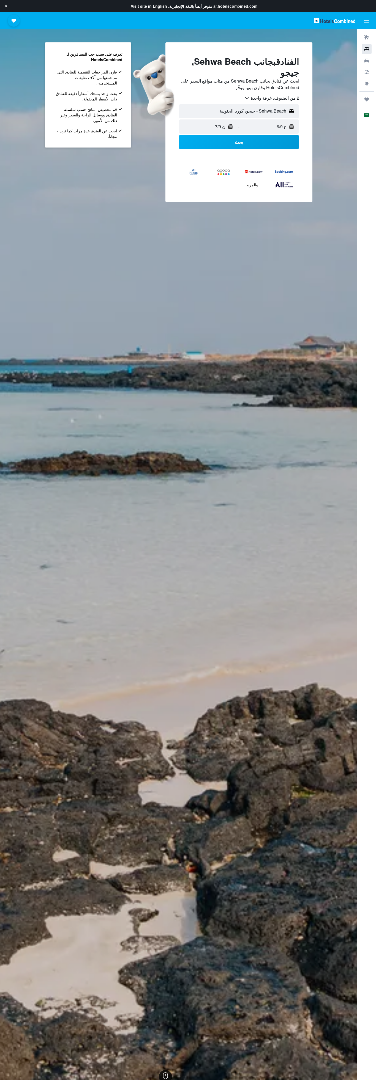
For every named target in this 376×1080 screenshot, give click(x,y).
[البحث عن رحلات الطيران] (366, 37)
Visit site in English (149, 6)
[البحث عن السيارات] (366, 60)
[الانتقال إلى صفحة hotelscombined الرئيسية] (334, 20)
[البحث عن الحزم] (366, 72)
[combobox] (271, 98)
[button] (6, 6)
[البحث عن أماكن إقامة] (366, 48)
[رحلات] (366, 99)
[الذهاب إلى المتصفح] (366, 83)
